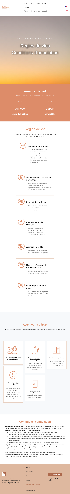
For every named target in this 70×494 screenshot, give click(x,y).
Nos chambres (35, 3)
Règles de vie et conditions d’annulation (36, 11)
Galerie (44, 3)
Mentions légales (30, 490)
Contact (26, 7)
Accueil (26, 3)
